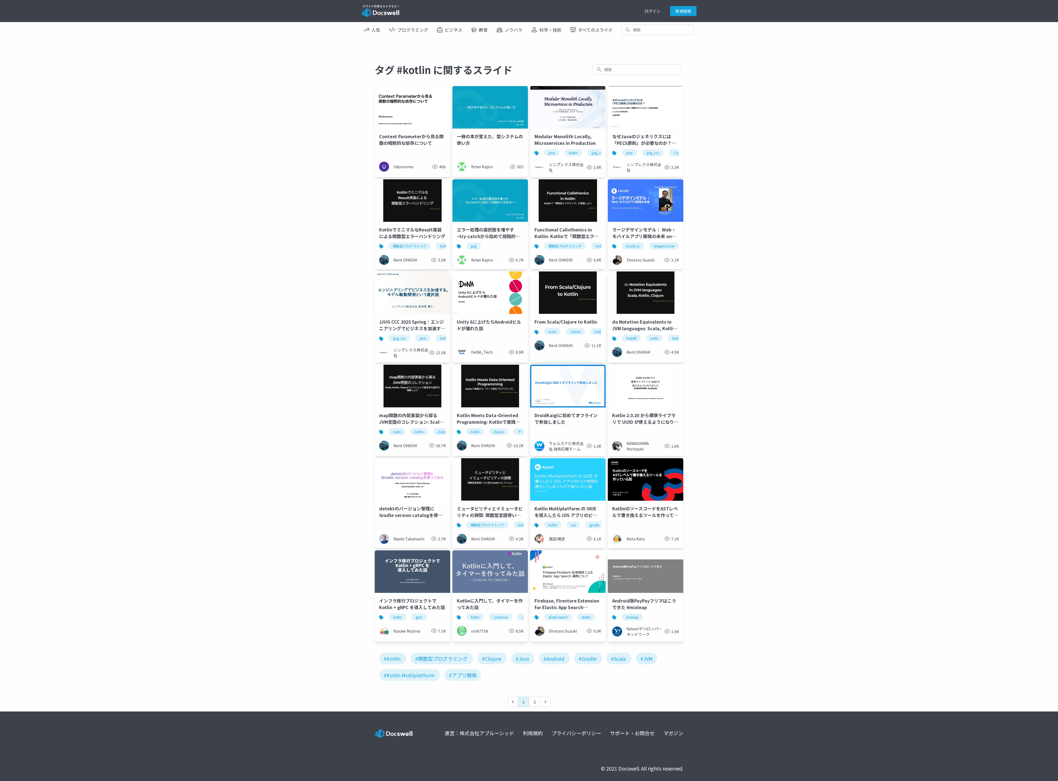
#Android (553, 658)
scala (552, 331)
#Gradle (588, 658)
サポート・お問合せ (632, 733)
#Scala (618, 658)
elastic (586, 617)
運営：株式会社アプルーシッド (479, 733)
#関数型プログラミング (441, 658)
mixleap (632, 617)
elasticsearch (558, 617)
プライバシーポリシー (576, 733)
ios (573, 525)
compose (500, 617)
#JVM (646, 658)
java (552, 152)
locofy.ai (632, 246)
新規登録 (683, 11)
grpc (419, 617)
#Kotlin (392, 658)
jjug (473, 246)
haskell (631, 338)
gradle (594, 525)
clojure (575, 331)
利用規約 (533, 733)
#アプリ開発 (463, 675)
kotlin (573, 152)
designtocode (664, 246)
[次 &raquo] (545, 702)
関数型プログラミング (409, 246)
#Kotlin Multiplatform (409, 675)
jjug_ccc (598, 152)
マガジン (673, 733)
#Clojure (491, 658)
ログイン (652, 11)
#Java (522, 658)
